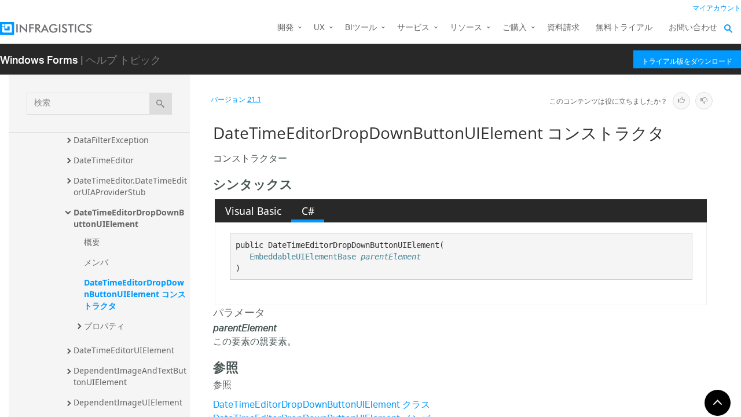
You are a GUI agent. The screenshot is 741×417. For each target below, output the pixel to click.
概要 (92, 241)
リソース (466, 28)
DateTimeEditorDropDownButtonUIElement (129, 218)
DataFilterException (111, 139)
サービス (413, 28)
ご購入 (514, 28)
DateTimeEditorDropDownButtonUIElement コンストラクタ (135, 294)
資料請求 (563, 28)
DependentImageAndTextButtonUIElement (130, 376)
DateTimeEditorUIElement (124, 350)
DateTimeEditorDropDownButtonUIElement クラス (321, 405)
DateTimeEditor (104, 160)
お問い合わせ (693, 28)
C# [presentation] (308, 211)
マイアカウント (716, 8)
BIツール (361, 28)
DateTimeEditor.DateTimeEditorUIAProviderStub (130, 186)
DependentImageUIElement (128, 402)
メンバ (96, 262)
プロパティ (104, 325)
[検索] (160, 104)
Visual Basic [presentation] (253, 211)
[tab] (253, 210)
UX (319, 28)
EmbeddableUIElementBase (303, 256)
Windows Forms (39, 59)
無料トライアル (624, 28)
